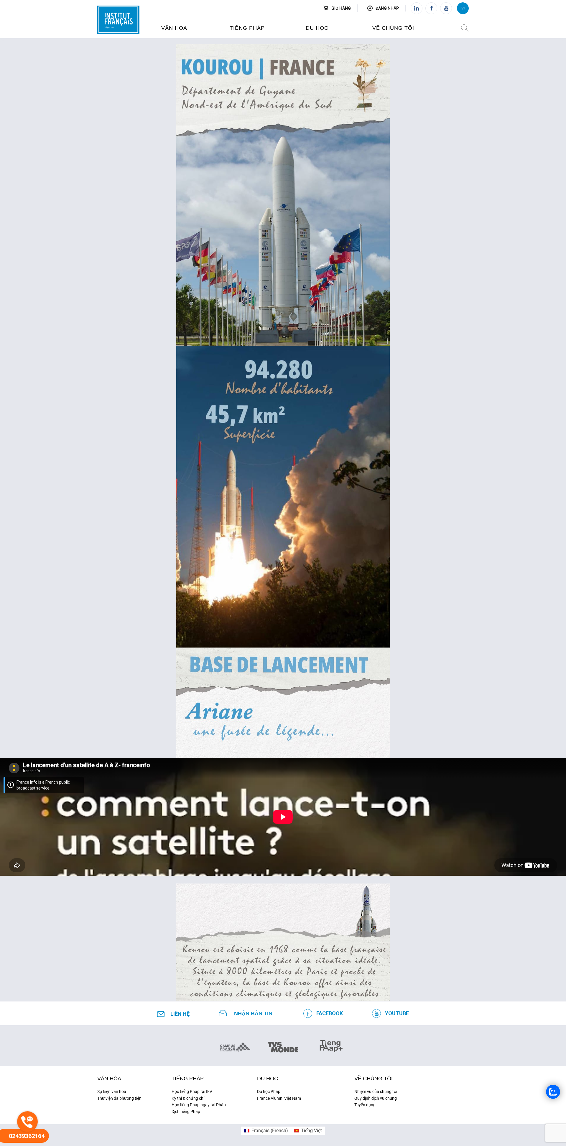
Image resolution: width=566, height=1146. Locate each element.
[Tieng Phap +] (331, 1045)
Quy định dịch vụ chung (375, 1098)
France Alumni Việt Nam (279, 1098)
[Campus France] (235, 1046)
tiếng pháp (247, 28)
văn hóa (174, 28)
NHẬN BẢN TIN (253, 1013)
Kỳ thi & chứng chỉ (188, 1098)
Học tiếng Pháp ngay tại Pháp (199, 1104)
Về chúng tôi (393, 28)
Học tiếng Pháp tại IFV (192, 1091)
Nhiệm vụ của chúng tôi (375, 1091)
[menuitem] (266, 1131)
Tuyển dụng (365, 1104)
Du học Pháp (268, 1091)
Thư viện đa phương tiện (119, 1098)
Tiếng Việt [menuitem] (311, 1130)
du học (317, 28)
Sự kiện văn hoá (111, 1091)
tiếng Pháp (188, 1078)
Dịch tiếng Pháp (186, 1111)
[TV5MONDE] (283, 1045)
